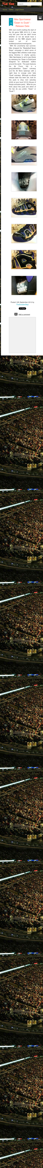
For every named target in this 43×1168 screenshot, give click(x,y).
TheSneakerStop (22, 304)
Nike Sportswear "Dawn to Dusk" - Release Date (22, 23)
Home (5, 9)
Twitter (11, 9)
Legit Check (19, 9)
